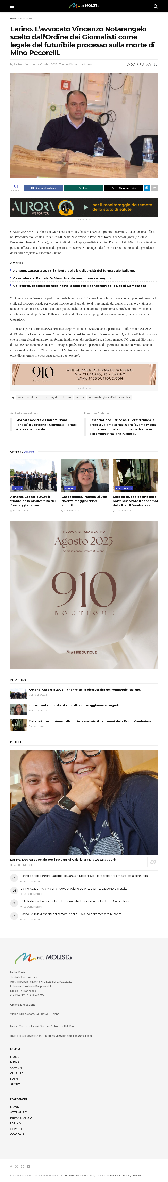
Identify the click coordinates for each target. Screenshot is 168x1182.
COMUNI (16, 1067)
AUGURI (69, 488)
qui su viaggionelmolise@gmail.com (70, 1035)
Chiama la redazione (22, 1004)
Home (13, 18)
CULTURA (17, 1073)
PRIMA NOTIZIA (21, 1117)
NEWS (14, 1062)
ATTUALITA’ (18, 1112)
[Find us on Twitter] (16, 1166)
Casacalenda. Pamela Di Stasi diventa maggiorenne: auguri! (62, 278)
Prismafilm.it (113, 1175)
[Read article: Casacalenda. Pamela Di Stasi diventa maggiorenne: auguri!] (85, 475)
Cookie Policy (87, 1175)
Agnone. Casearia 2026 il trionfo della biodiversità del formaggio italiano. (74, 271)
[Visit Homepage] (84, 6)
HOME (14, 1056)
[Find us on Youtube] (28, 1166)
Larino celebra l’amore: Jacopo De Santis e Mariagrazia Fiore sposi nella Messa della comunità (84, 876)
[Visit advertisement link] (84, 207)
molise (80, 397)
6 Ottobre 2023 (47, 64)
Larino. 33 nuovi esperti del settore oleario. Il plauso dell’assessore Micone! (70, 914)
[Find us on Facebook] (11, 1166)
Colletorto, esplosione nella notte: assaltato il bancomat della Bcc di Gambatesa (79, 286)
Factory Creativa (132, 1175)
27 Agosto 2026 (123, 510)
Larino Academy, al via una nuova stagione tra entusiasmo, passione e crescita (73, 888)
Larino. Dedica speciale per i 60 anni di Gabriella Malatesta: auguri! (62, 859)
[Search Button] (156, 6)
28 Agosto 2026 (20, 510)
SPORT (15, 1084)
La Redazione (22, 64)
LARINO (15, 1123)
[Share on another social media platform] (154, 188)
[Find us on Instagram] (22, 1166)
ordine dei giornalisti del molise (109, 397)
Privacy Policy (71, 1175)
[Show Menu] (12, 6)
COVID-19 (17, 1134)
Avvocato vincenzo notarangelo (38, 397)
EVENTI (18, 488)
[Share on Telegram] (147, 188)
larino (67, 397)
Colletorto (124, 488)
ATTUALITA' (26, 18)
